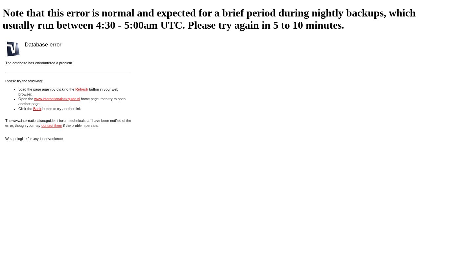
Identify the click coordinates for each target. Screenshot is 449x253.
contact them (51, 125)
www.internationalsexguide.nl (57, 99)
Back (37, 109)
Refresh (81, 89)
